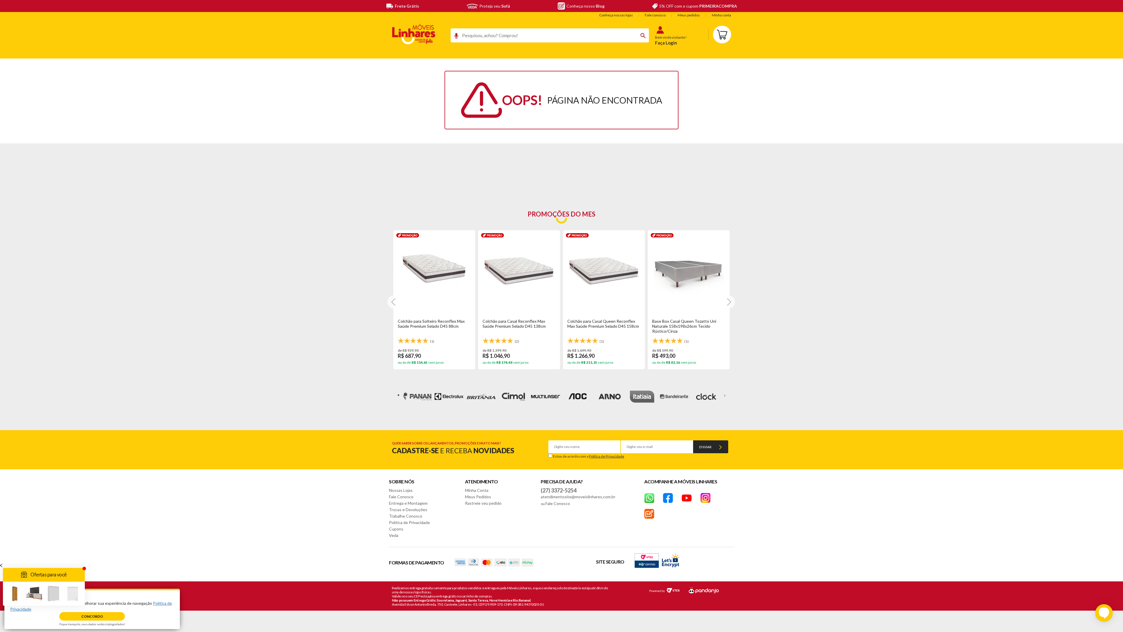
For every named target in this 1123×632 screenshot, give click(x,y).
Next (735, 397)
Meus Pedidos (478, 496)
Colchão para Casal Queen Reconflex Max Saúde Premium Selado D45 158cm (603, 324)
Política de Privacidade (606, 456)
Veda (393, 535)
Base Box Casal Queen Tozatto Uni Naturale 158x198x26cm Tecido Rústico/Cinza (684, 326)
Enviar (705, 447)
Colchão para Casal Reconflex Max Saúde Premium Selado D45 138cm (514, 324)
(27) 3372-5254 (558, 490)
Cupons (396, 528)
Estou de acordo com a (588, 456)
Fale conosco (655, 15)
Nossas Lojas (401, 490)
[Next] (394, 301)
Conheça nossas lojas (616, 15)
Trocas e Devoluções (408, 509)
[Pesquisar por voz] (454, 37)
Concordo (92, 616)
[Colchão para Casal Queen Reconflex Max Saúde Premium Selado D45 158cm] (604, 269)
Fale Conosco (401, 496)
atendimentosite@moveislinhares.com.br (578, 496)
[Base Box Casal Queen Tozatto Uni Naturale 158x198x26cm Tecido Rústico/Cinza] (689, 269)
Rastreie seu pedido (483, 503)
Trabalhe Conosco (405, 516)
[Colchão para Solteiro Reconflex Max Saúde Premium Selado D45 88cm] (434, 269)
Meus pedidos (689, 15)
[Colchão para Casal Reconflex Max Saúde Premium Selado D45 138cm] (519, 269)
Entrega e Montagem (408, 503)
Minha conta (721, 15)
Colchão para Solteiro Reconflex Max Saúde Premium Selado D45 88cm (431, 324)
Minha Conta (476, 490)
